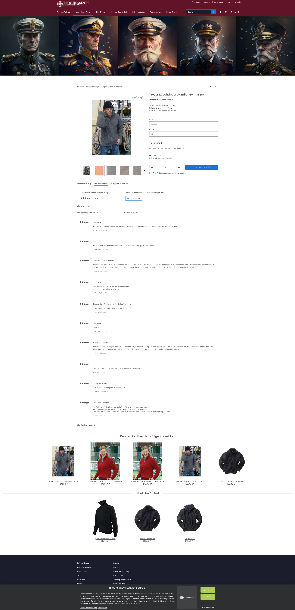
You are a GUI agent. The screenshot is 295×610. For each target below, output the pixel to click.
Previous (79, 170)
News (229, 2)
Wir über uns (118, 576)
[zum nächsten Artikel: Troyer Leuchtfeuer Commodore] (215, 86)
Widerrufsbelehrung (121, 571)
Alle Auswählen (208, 589)
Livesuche (81, 580)
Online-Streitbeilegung (86, 567)
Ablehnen (208, 597)
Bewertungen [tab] (101, 184)
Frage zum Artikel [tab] (119, 184)
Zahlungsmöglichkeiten (122, 580)
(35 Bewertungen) (166, 99)
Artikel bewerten (133, 198)
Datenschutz (82, 571)
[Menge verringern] (152, 167)
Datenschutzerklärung (88, 608)
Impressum (102, 608)
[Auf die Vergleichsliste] (134, 98)
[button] (220, 12)
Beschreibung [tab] (84, 184)
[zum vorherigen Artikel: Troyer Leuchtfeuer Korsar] (210, 86)
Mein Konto (218, 2)
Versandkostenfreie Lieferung (172, 148)
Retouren (117, 567)
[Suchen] (213, 11)
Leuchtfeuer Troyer (165, 108)
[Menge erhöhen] (179, 167)
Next (144, 170)
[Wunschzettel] (225, 12)
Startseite (207, 2)
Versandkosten (119, 584)
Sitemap (80, 584)
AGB (79, 576)
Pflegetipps (195, 2)
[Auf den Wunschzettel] (140, 98)
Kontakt (238, 2)
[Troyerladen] (73, 4)
